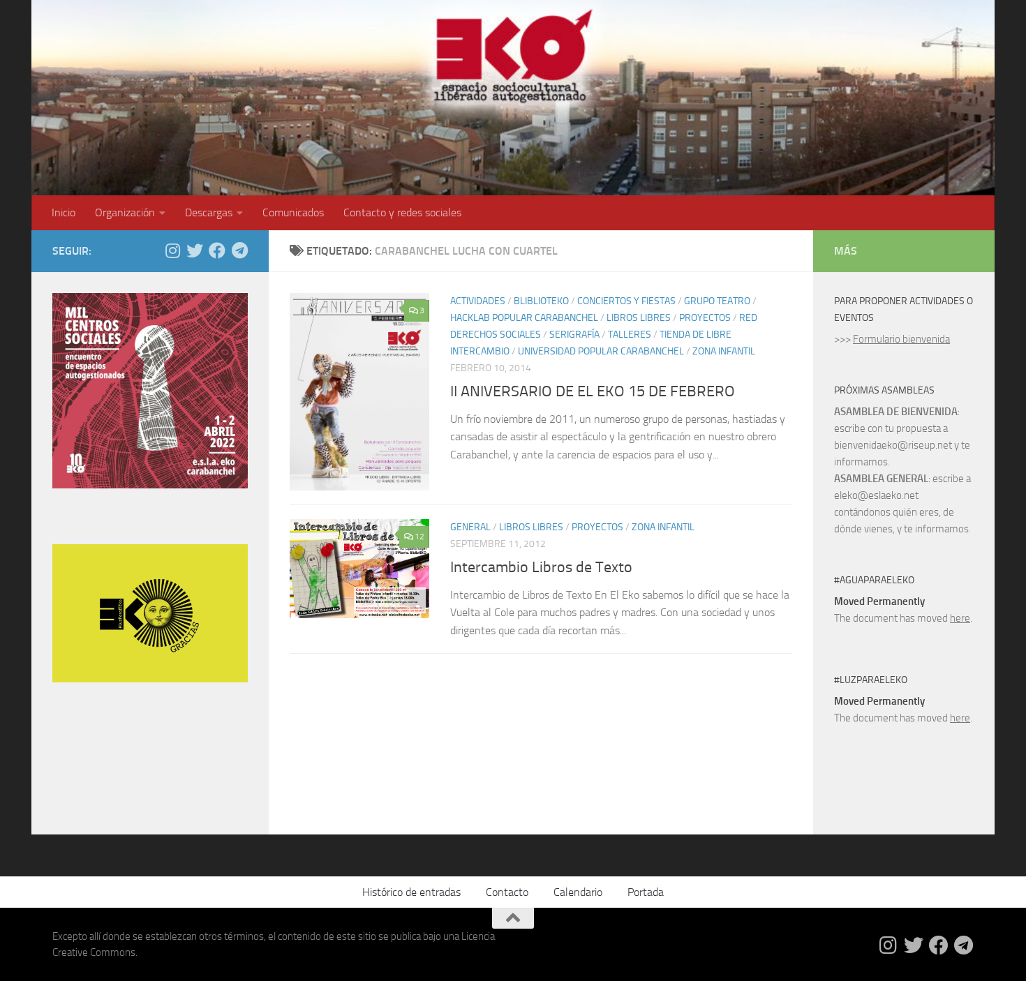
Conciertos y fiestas (626, 301)
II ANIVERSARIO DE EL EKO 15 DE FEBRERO (592, 391)
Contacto (507, 892)
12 (419, 536)
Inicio (63, 212)
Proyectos (705, 318)
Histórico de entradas (411, 892)
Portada (645, 892)
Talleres (629, 334)
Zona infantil (723, 351)
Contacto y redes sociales (402, 212)
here (960, 618)
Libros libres (639, 318)
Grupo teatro (717, 301)
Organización (125, 212)
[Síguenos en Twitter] (194, 250)
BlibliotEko (541, 301)
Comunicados (293, 212)
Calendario (577, 892)
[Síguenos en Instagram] (172, 250)
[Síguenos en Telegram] (239, 250)
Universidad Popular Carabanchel (601, 351)
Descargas (208, 212)
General (470, 527)
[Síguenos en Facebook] (217, 250)
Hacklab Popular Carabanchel (524, 318)
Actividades (477, 301)
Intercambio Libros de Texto (541, 567)
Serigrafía (574, 334)
